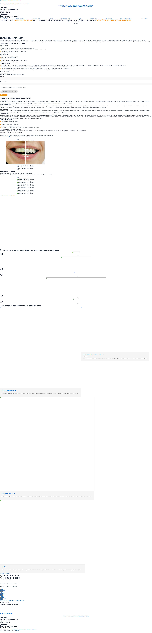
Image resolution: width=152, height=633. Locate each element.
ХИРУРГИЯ (50, 18)
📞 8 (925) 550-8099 (10, 578)
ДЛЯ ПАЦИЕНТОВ (63, 5)
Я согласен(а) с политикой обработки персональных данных (13, 87)
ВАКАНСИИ (83, 5)
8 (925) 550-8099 (5, 17)
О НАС (72, 5)
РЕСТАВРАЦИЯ (93, 18)
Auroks (17, 630)
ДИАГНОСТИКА (144, 18)
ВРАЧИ (69, 5)
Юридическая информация (6, 613)
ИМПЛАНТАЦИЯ (36, 18)
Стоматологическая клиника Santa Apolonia (10, 0)
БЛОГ (92, 5)
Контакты (90, 6)
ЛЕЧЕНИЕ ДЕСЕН (20, 18)
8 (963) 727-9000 (5, 12)
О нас (77, 6)
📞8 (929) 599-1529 (9, 575)
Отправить (3, 94)
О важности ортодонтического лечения (93, 354)
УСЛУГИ (62, 6)
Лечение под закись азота (9, 390)
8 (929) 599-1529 (5, 11)
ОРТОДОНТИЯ (108, 18)
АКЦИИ (78, 5)
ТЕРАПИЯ (6, 18)
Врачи (74, 6)
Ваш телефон (3, 81)
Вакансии (83, 6)
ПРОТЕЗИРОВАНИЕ (65, 18)
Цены (80, 6)
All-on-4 (4, 566)
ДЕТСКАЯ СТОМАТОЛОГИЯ (126, 18)
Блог (87, 6)
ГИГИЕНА (80, 18)
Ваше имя (2, 76)
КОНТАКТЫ (88, 5)
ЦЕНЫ (75, 5)
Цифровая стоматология (8, 493)
